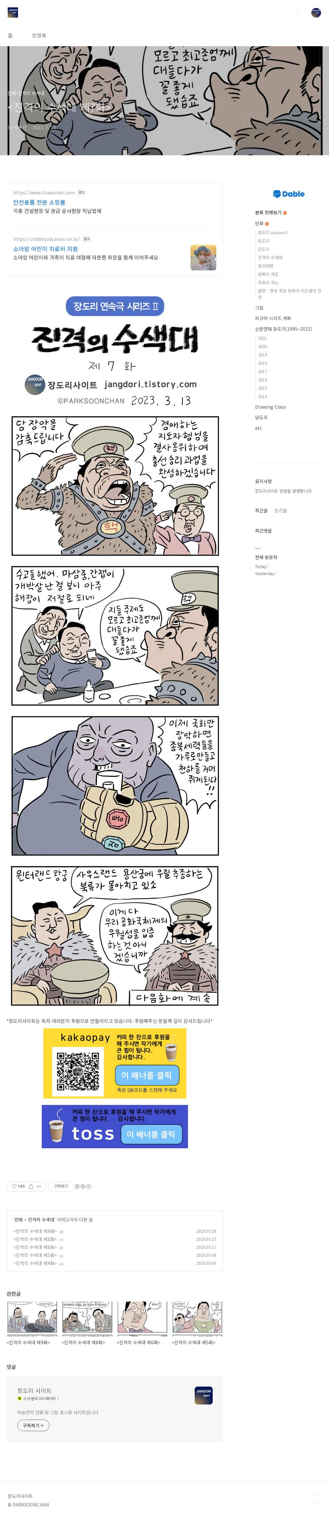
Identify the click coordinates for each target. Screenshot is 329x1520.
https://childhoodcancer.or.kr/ (46, 239)
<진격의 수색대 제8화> (35, 1239)
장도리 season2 (272, 232)
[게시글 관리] (39, 1186)
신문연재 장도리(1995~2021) (283, 329)
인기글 (280, 510)
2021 (262, 338)
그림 (259, 307)
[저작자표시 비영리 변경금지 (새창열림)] (82, 1186)
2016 (262, 380)
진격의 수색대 (41, 1219)
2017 (262, 371)
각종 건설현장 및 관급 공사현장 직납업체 (57, 210)
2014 (262, 396)
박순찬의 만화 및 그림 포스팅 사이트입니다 (57, 1412)
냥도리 (261, 417)
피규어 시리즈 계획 (273, 318)
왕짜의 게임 (268, 274)
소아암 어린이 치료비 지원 (45, 248)
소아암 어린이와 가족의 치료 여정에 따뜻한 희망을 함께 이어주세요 (85, 257)
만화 (18, 1219)
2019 (262, 355)
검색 (301, 13)
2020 (262, 346)
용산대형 (265, 266)
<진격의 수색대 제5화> (35, 1255)
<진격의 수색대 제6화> (35, 1247)
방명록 (39, 35)
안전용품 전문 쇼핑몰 (39, 202)
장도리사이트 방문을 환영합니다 (283, 491)
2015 (262, 388)
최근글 (261, 510)
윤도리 (264, 241)
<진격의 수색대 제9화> (35, 1231)
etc (258, 428)
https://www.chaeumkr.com (44, 192)
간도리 (264, 249)
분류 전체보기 (269, 212)
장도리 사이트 (34, 1390)
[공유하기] (31, 1186)
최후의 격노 (268, 282)
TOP (316, 1498)
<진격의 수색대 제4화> (35, 1263)
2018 (262, 363)
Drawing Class (270, 406)
